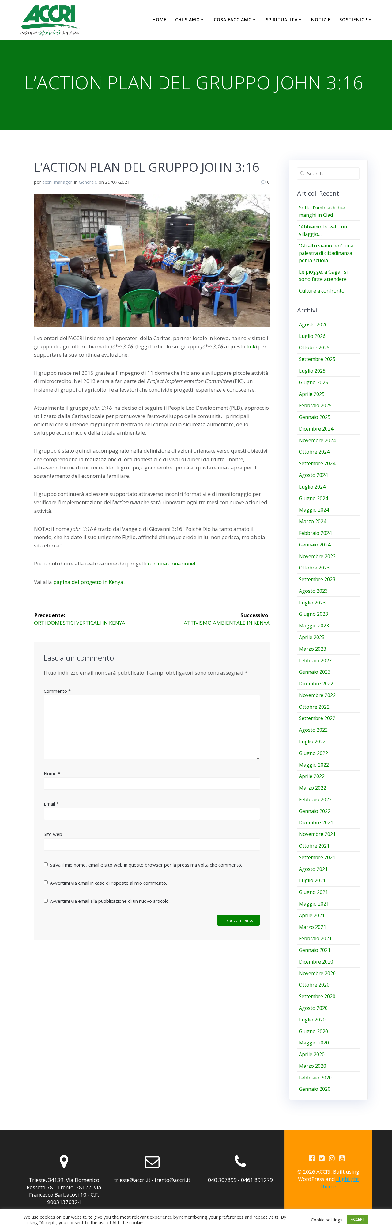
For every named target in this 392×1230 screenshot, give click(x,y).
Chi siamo (187, 19)
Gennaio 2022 (314, 811)
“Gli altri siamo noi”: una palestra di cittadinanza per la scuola (326, 253)
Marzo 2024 (312, 521)
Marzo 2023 (312, 649)
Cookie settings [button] (326, 1219)
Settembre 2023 (317, 579)
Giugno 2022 (313, 753)
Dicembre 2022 (316, 683)
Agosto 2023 (313, 591)
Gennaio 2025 (314, 417)
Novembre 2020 (317, 973)
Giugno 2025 (313, 382)
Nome (52, 773)
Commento (57, 691)
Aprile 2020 (312, 1054)
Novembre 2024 (317, 440)
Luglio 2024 (312, 486)
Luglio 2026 (312, 336)
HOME (160, 19)
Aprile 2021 (312, 915)
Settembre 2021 (317, 857)
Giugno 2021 (313, 892)
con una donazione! (171, 563)
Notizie (321, 19)
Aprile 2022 (312, 776)
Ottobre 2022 (314, 706)
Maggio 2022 (314, 764)
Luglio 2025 (312, 370)
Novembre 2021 (317, 834)
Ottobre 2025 (314, 347)
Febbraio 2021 (315, 938)
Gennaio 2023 (314, 672)
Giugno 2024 (313, 498)
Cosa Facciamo (233, 19)
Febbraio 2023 (315, 660)
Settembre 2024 (317, 463)
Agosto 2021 (313, 869)
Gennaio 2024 (314, 544)
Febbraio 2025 (315, 405)
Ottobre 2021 (314, 845)
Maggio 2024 (314, 509)
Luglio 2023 (312, 602)
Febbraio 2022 (315, 799)
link (251, 346)
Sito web (53, 834)
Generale (88, 182)
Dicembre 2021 (316, 822)
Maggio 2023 (314, 625)
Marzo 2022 (312, 787)
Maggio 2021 (314, 903)
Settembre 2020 (317, 996)
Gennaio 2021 (314, 950)
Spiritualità (282, 19)
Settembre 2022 (317, 718)
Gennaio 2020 (314, 1089)
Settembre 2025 (317, 359)
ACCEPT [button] (358, 1219)
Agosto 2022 (313, 729)
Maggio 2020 (314, 1042)
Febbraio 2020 (315, 1077)
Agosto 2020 (313, 1008)
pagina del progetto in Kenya (88, 581)
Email (51, 804)
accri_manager (57, 182)
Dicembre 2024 (316, 428)
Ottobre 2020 (314, 984)
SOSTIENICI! (353, 19)
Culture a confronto (322, 290)
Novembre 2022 (317, 695)
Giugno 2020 (313, 1031)
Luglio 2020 (312, 1019)
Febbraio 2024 (315, 533)
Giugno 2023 (313, 614)
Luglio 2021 (312, 880)
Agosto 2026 (313, 324)
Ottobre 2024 (314, 451)
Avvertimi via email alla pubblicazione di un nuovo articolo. (110, 901)
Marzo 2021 (312, 927)
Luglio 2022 (312, 741)
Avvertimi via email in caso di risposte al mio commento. (108, 883)
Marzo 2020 (312, 1066)
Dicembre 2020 (316, 961)
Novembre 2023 (317, 556)
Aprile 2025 (312, 394)
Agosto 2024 (313, 475)
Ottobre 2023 (314, 567)
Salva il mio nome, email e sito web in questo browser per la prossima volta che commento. (146, 865)
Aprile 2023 (312, 637)
